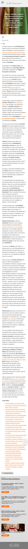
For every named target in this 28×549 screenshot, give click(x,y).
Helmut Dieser (6, 79)
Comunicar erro (7, 473)
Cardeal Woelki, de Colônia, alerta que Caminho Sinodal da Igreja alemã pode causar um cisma (15, 405)
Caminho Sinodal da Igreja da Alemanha (13, 52)
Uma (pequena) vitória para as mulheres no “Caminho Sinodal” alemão (14, 459)
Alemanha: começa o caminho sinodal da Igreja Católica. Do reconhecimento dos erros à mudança (15, 441)
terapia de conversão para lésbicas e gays (13, 359)
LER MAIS (5, 492)
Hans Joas (10, 319)
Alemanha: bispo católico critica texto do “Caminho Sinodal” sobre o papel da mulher (15, 431)
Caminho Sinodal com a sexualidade (12, 227)
